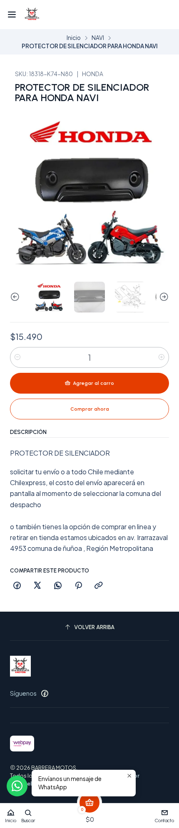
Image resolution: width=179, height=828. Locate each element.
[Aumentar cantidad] (161, 357)
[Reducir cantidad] (17, 357)
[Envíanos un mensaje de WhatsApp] (17, 786)
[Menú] (12, 14)
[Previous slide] (16, 297)
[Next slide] (163, 297)
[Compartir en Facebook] (17, 585)
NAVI (98, 38)
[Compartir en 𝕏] (37, 585)
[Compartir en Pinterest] (78, 585)
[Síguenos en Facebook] (44, 693)
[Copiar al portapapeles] (99, 585)
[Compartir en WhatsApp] (58, 585)
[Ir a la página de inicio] (32, 14)
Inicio (74, 38)
